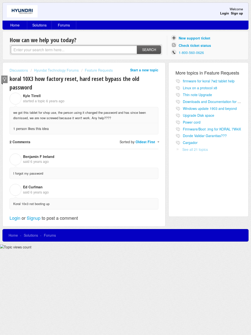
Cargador (190, 142)
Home (15, 25)
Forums (64, 25)
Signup (33, 218)
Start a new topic (144, 69)
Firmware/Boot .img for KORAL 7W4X (212, 129)
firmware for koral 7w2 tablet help (209, 80)
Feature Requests (99, 70)
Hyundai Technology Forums (56, 70)
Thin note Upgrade (197, 94)
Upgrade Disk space (198, 115)
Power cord (192, 122)
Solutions (39, 25)
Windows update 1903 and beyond (210, 108)
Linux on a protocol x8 (200, 87)
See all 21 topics (195, 149)
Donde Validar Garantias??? (205, 135)
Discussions (19, 70)
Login (15, 218)
